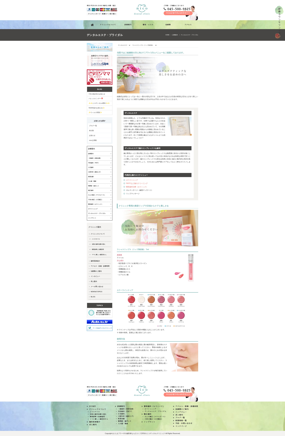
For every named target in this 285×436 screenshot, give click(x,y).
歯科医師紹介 (95, 261)
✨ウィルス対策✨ (95, 112)
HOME (92, 406)
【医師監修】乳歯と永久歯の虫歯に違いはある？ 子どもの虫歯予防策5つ (103, 312)
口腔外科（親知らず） (95, 172)
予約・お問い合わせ (183, 423)
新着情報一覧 (181, 420)
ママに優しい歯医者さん (99, 254)
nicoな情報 (93, 140)
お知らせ (92, 135)
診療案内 (128, 24)
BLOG (93, 297)
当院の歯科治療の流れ (98, 244)
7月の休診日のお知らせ (97, 94)
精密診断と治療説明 (98, 249)
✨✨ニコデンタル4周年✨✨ (99, 103)
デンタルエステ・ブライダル (97, 213)
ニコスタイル (96, 239)
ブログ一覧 (93, 126)
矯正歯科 (91, 190)
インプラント (92, 218)
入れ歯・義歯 (92, 181)
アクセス (188, 24)
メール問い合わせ (97, 286)
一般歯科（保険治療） (95, 158)
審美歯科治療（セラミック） (137, 187)
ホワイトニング (132, 180)
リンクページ (181, 426)
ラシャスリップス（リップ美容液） (143, 45)
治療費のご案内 (96, 271)
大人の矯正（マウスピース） (97, 195)
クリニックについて (108, 24)
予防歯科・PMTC (93, 163)
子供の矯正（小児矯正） (95, 199)
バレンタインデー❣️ (96, 98)
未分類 (91, 130)
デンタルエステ (122, 45)
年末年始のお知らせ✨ (97, 108)
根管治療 (91, 176)
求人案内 (94, 281)
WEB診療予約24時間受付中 (178, 13)
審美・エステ (148, 24)
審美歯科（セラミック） (95, 204)
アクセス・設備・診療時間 (100, 266)
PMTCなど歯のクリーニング (137, 183)
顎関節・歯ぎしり (93, 186)
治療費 (168, 24)
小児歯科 (91, 167)
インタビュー (95, 276)
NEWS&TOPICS (96, 291)
